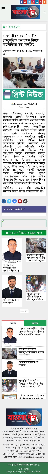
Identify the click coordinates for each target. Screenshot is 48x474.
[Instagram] (33, 2)
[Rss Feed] (44, 2)
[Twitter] (29, 2)
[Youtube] (25, 2)
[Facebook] (21, 2)
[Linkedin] (37, 2)
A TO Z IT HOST (33, 472)
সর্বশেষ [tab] (13, 323)
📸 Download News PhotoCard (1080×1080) (24, 105)
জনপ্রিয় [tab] (35, 323)
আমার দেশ (14, 27)
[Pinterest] (41, 2)
